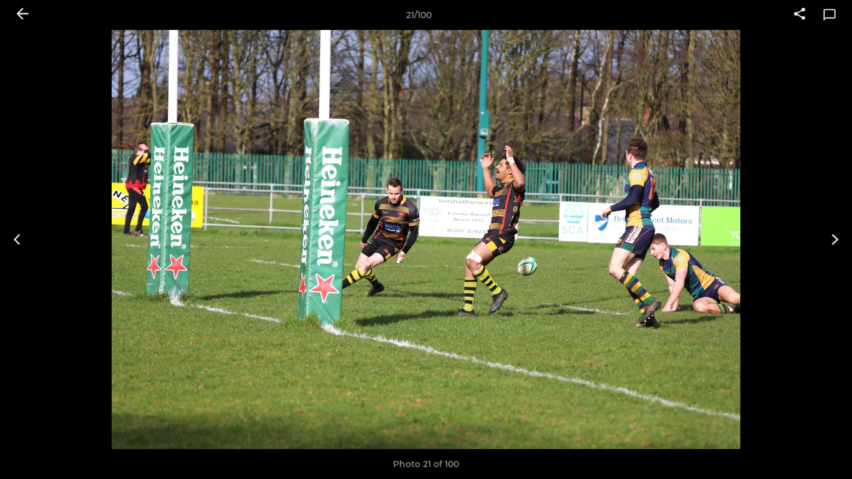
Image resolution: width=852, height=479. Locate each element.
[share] (799, 15)
